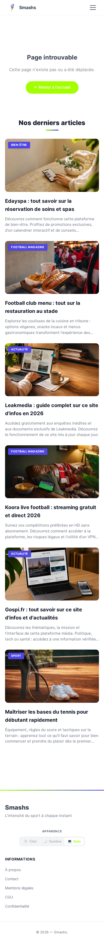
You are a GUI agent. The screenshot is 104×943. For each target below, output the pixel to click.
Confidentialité (17, 906)
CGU (9, 897)
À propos (13, 870)
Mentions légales (19, 888)
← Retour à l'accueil (52, 87)
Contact (11, 879)
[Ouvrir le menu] (93, 7)
